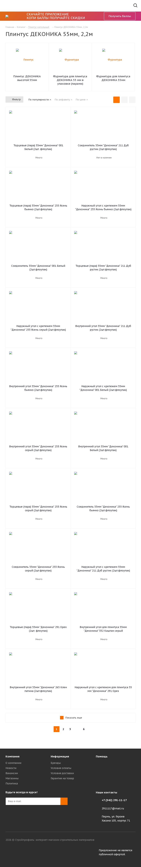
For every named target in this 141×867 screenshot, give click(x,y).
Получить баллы (120, 16)
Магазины (12, 778)
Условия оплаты (61, 768)
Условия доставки (62, 773)
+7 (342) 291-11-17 (114, 800)
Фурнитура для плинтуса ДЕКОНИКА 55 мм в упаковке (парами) (70, 80)
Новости (11, 768)
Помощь (102, 756)
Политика (12, 783)
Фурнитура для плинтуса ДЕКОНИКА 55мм (113, 78)
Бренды (56, 763)
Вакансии (12, 773)
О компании (13, 763)
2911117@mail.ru (113, 808)
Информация (60, 756)
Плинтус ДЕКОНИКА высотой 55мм (27, 78)
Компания (12, 756)
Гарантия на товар (62, 778)
